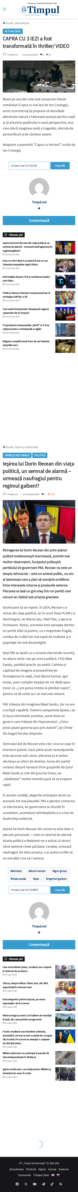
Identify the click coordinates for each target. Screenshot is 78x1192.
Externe (64, 1169)
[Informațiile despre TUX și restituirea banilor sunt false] (65, 281)
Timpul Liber (41, 1175)
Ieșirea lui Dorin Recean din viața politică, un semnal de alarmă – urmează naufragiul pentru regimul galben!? (28, 246)
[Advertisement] (39, 397)
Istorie (52, 1169)
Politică (31, 1169)
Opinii (42, 1169)
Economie (24, 1175)
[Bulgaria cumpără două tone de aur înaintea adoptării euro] (65, 346)
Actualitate (22, 23)
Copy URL (60, 165)
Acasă (9, 23)
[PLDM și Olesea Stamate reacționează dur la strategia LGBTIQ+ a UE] (65, 297)
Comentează (39, 220)
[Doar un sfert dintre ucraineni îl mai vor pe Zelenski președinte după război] (65, 265)
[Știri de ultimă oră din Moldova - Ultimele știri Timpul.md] (39, 9)
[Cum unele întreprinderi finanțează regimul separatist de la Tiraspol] (65, 314)
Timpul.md (12, 54)
